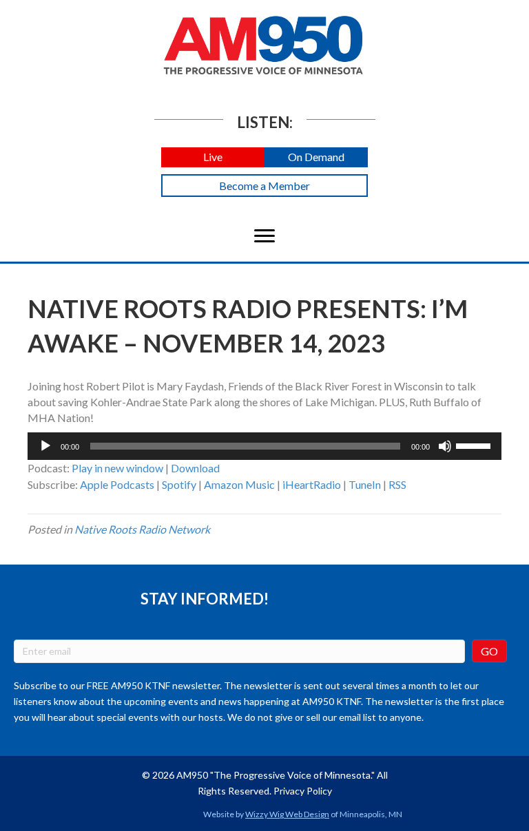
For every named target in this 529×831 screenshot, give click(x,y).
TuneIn (365, 484)
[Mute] (445, 446)
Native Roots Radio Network (142, 529)
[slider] (475, 444)
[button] (212, 157)
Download (195, 467)
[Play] (45, 446)
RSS (397, 484)
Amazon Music (239, 484)
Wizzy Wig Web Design (287, 814)
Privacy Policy (302, 791)
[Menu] (264, 236)
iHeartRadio (311, 484)
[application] (264, 446)
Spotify (179, 484)
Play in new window (117, 467)
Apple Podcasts (117, 484)
